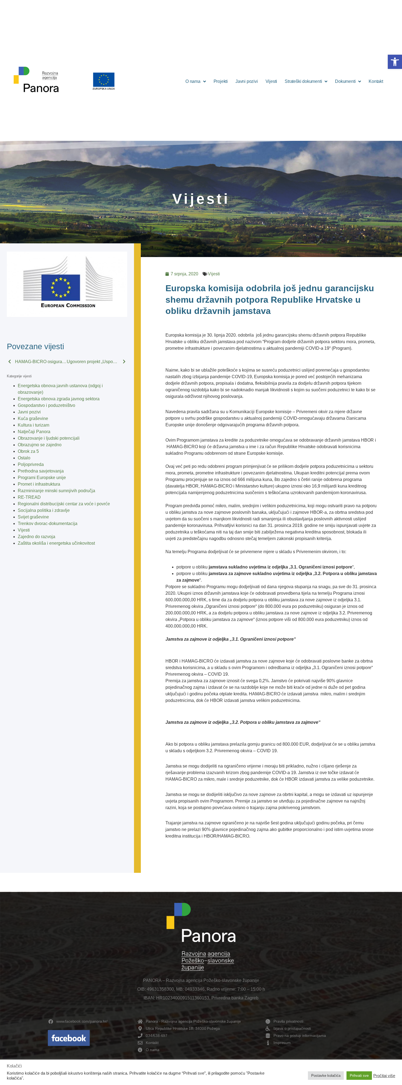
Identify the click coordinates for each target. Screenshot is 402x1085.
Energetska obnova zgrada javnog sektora (59, 398)
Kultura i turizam (33, 425)
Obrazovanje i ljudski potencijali (49, 438)
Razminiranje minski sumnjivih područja (56, 490)
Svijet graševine (33, 517)
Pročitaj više (384, 1076)
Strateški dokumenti (303, 81)
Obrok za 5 (28, 451)
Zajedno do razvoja (36, 536)
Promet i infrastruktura (39, 484)
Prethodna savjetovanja (41, 471)
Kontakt (376, 81)
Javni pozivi (246, 81)
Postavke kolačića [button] (325, 1076)
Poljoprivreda (31, 464)
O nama (192, 81)
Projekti (221, 81)
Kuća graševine (33, 418)
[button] (395, 62)
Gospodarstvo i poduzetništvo (46, 405)
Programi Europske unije (42, 477)
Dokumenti (345, 81)
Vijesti (271, 81)
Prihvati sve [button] (359, 1076)
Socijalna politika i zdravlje (44, 510)
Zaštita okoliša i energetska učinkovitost (56, 543)
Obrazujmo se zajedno (40, 444)
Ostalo (24, 458)
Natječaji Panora (34, 431)
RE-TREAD (29, 497)
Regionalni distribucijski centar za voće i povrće (64, 503)
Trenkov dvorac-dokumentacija (47, 523)
